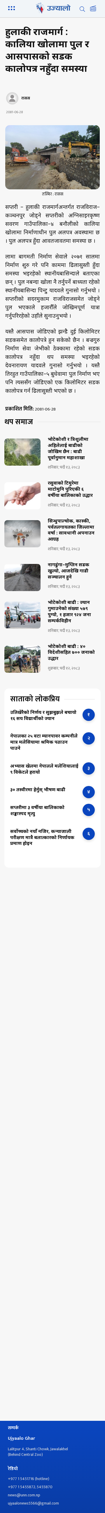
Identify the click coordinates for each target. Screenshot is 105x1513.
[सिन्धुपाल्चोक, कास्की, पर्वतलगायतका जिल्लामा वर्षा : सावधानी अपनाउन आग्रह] (22, 533)
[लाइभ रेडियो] (93, 9)
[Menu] (12, 7)
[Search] (82, 9)
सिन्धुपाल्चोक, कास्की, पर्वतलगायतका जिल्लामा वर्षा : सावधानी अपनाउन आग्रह (71, 531)
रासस (25, 98)
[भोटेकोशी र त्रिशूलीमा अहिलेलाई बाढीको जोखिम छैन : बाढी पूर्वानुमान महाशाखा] (22, 452)
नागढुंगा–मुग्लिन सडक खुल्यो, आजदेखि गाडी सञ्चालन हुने (68, 571)
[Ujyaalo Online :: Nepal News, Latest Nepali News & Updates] (52, 7)
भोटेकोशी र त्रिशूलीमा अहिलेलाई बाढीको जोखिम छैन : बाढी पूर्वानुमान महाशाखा (68, 449)
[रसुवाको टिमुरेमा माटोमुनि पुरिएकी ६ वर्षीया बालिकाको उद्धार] (22, 495)
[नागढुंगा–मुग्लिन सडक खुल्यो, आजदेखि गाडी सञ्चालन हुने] (22, 577)
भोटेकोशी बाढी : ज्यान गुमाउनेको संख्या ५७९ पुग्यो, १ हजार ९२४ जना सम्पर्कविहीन (69, 612)
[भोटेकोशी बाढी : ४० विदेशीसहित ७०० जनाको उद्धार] (22, 659)
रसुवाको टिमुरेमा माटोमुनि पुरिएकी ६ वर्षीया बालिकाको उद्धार (70, 490)
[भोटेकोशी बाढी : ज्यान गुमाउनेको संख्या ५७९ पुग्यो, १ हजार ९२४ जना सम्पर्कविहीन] (22, 615)
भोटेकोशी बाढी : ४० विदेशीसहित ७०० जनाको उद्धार (71, 653)
